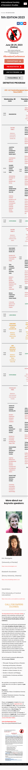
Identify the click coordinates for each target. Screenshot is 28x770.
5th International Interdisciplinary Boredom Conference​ (14, 52)
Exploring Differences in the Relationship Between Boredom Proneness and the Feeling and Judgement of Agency (12, 464)
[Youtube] (24, 23)
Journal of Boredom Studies (8, 717)
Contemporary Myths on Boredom (12, 159)
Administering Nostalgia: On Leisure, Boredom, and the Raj (12, 180)
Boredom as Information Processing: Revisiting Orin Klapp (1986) (12, 440)
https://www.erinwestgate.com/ (9, 566)
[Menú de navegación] (25, 4)
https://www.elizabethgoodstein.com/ (11, 579)
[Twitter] (21, 23)
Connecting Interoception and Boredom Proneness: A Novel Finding (12, 488)
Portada (3, 12)
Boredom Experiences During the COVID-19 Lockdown (11, 418)
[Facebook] (18, 23)
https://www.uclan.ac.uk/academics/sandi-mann (13, 599)
